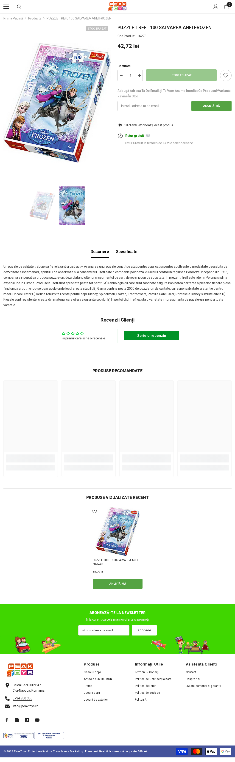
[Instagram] (17, 720)
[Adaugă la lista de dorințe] (226, 75)
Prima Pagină (13, 18)
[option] (57, 103)
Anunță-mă (211, 105)
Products (34, 18)
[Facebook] (7, 720)
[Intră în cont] (215, 6)
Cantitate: (124, 66)
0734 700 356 (22, 698)
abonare (144, 630)
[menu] (6, 6)
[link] (30, 458)
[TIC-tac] (27, 720)
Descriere (100, 251)
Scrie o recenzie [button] (151, 335)
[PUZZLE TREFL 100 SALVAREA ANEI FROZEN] (117, 531)
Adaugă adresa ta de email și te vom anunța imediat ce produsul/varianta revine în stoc (174, 93)
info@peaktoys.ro (25, 706)
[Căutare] (19, 7)
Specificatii (126, 251)
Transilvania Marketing (68, 751)
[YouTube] (37, 720)
